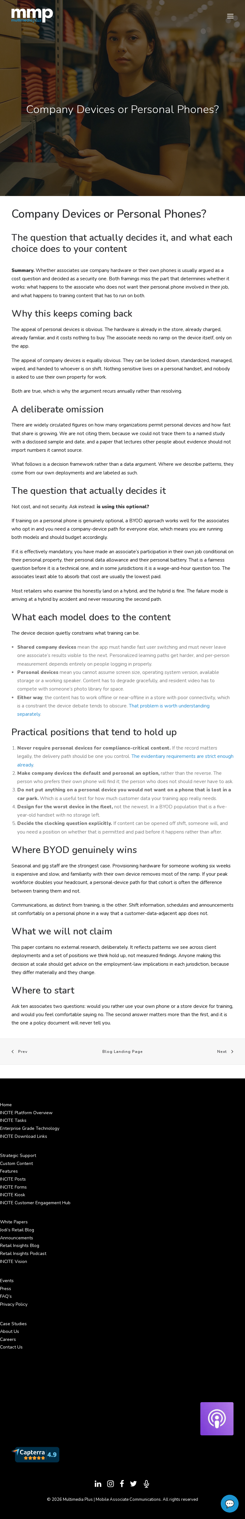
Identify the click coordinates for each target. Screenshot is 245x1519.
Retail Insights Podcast (23, 1254)
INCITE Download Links (23, 1136)
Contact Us (11, 1347)
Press (5, 1289)
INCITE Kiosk (12, 1195)
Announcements (16, 1238)
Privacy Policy (13, 1304)
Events (7, 1281)
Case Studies (13, 1324)
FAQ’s (6, 1296)
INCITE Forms (13, 1187)
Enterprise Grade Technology (29, 1128)
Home (6, 1105)
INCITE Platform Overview (26, 1113)
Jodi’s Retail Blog (17, 1230)
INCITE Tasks (13, 1120)
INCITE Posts (13, 1179)
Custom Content (16, 1163)
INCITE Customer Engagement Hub (35, 1203)
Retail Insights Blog (19, 1246)
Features (9, 1171)
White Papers (14, 1222)
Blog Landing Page (122, 1051)
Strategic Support (18, 1155)
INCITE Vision (13, 1261)
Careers (8, 1339)
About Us (9, 1331)
